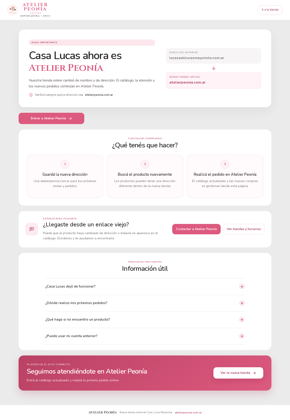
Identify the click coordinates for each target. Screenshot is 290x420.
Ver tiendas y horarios (244, 229)
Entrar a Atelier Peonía (48, 118)
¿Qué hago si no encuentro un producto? (77, 319)
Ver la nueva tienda (235, 373)
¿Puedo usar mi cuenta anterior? (71, 336)
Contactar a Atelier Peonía (196, 229)
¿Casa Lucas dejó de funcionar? (70, 286)
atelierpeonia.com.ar (188, 412)
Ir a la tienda (270, 10)
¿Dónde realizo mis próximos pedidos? (76, 303)
